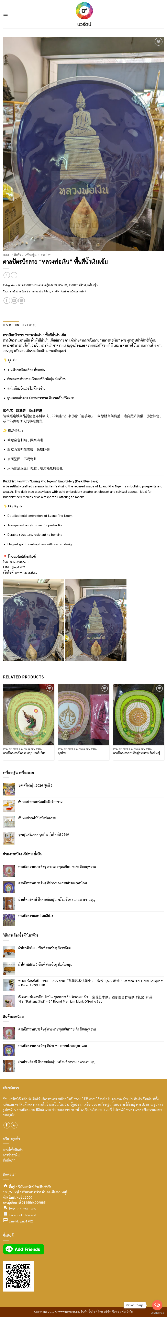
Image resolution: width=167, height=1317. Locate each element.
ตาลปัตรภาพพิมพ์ (76, 291)
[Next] (164, 723)
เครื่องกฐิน (30, 255)
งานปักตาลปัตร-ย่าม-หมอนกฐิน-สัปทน (36, 285)
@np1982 (26, 1221)
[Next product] (6, 275)
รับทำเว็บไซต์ (89, 1311)
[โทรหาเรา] (14, 1125)
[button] (5, 14)
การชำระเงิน (11, 1155)
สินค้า (17, 255)
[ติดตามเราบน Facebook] (6, 1125)
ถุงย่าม (62, 753)
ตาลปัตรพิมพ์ (59, 291)
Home (6, 255)
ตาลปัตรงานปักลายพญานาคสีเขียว (24, 753)
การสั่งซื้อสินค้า (13, 1150)
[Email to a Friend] (14, 300)
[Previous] (3, 723)
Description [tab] (11, 325)
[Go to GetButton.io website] (157, 1313)
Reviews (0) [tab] (29, 325)
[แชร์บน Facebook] (6, 300)
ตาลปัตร (46, 255)
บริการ (82, 285)
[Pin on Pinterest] (21, 300)
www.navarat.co (26, 572)
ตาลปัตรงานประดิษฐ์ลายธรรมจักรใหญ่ (136, 753)
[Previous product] (14, 275)
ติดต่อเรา (9, 1160)
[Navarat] (83, 14)
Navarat (30, 1215)
